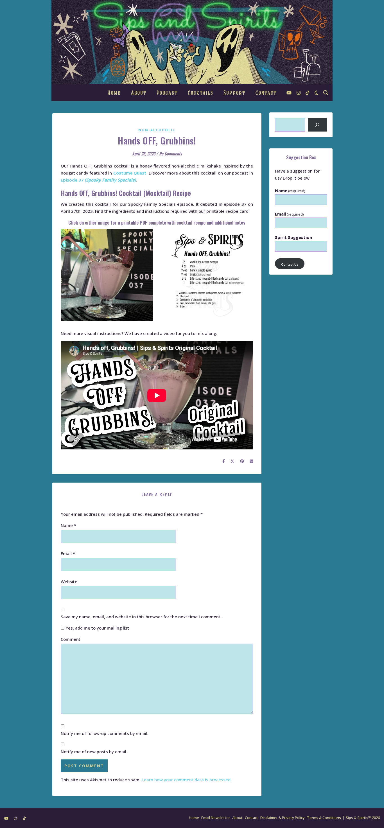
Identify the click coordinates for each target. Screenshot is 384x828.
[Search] (317, 125)
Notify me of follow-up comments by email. (104, 733)
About (138, 92)
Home (114, 92)
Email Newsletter (215, 817)
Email (68, 553)
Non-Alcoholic (156, 130)
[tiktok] (308, 93)
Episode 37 (98, 180)
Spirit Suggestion (293, 237)
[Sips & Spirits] (192, 42)
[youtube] (289, 93)
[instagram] (299, 93)
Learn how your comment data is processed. (187, 779)
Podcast (167, 92)
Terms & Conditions (324, 817)
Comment (70, 639)
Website (69, 581)
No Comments (170, 153)
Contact (266, 92)
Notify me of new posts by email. (94, 751)
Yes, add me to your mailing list (96, 628)
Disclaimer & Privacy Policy (282, 817)
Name (68, 525)
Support (234, 92)
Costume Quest (129, 173)
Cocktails (200, 92)
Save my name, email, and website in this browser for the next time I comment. (141, 616)
